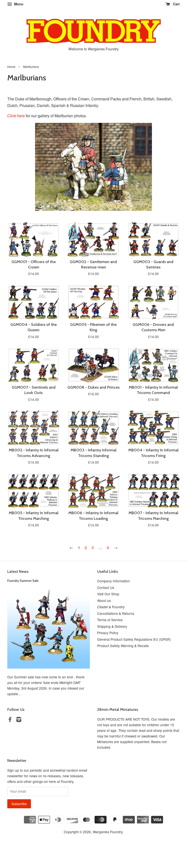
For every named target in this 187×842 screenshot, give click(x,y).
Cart (176, 3)
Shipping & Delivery (112, 626)
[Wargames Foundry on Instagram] (18, 720)
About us (104, 600)
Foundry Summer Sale (23, 581)
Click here (16, 115)
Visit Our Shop (108, 593)
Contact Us (105, 587)
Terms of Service (110, 619)
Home (11, 66)
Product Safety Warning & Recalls (123, 645)
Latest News (17, 571)
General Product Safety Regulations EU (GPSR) (134, 639)
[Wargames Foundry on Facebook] (10, 720)
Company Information (113, 580)
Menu (18, 3)
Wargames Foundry (107, 831)
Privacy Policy (107, 632)
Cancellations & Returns (115, 613)
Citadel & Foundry (111, 606)
